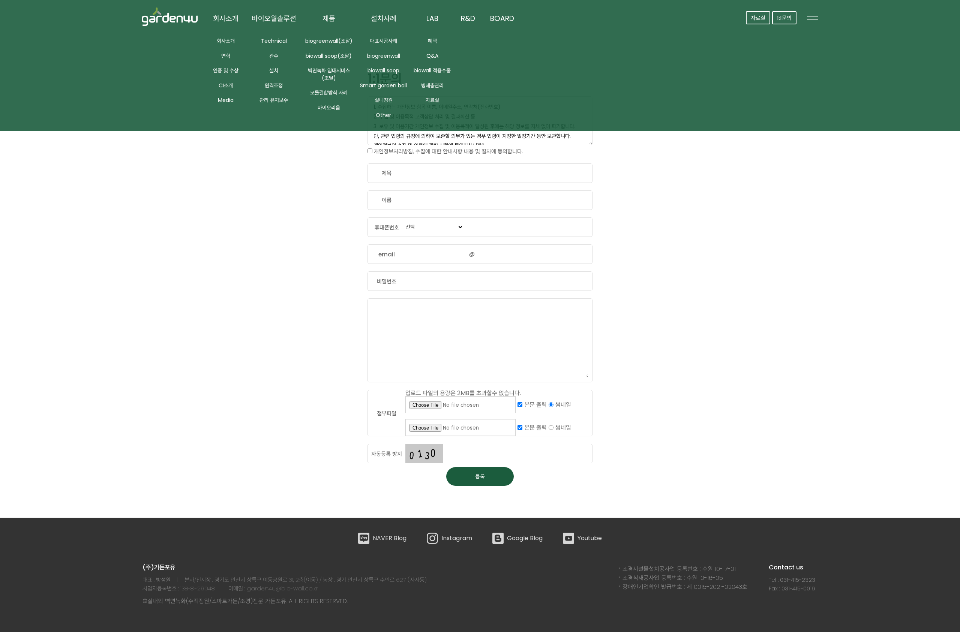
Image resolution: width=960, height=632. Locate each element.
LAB (432, 18)
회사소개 (225, 18)
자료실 (758, 18)
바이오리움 (329, 107)
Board (502, 18)
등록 (480, 476)
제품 (328, 18)
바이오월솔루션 (274, 18)
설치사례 (383, 18)
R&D (468, 18)
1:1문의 (784, 18)
